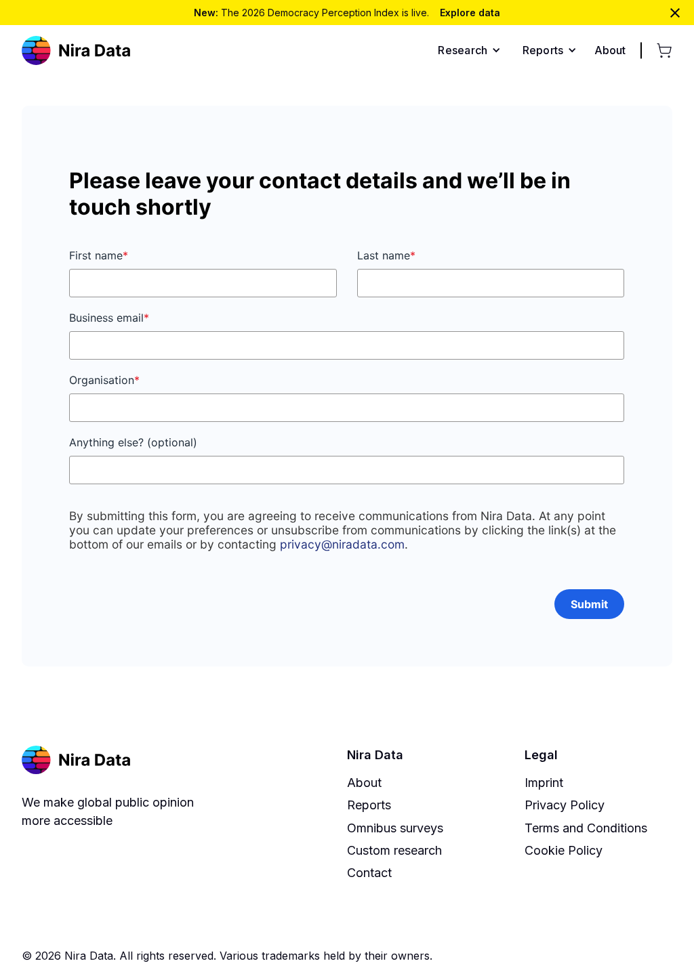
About (364, 782)
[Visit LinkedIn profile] (643, 955)
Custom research (394, 850)
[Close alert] (675, 13)
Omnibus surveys (395, 828)
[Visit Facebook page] (581, 955)
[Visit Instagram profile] (602, 955)
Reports (369, 805)
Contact (369, 873)
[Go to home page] (76, 50)
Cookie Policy (564, 850)
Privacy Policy (565, 805)
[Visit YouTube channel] (664, 955)
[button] (469, 50)
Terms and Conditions (586, 828)
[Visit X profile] (623, 955)
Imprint (544, 782)
